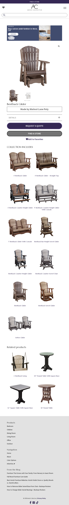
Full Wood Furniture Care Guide (17, 477)
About (9, 457)
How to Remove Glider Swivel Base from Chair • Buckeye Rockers (29, 486)
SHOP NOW (13, 34)
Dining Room (11, 433)
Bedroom (10, 426)
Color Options (11, 460)
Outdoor (10, 444)
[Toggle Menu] (64, 8)
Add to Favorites (35, 139)
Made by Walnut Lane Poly (34, 109)
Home (9, 453)
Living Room (11, 437)
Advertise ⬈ (11, 464)
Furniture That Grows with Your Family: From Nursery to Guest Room (30, 473)
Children (9, 430)
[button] (58, 46)
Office (9, 440)
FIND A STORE (34, 2)
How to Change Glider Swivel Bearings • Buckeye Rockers (26, 490)
